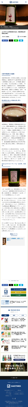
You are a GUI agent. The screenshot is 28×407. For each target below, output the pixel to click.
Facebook (15, 398)
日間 (5, 315)
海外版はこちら (9, 395)
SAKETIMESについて (8, 390)
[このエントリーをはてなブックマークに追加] (21, 40)
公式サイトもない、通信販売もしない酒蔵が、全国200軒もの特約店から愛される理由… (19, 326)
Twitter (13, 398)
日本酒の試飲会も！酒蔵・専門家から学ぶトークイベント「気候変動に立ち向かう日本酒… (19, 340)
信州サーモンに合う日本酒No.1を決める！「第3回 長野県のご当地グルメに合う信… (19, 319)
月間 (23, 315)
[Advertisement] (14, 58)
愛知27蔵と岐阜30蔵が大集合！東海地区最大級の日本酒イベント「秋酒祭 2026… (19, 333)
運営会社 (19, 390)
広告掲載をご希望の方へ (19, 393)
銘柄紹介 (7, 36)
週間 (14, 315)
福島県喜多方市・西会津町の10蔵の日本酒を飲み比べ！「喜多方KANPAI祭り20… (19, 347)
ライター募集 (8, 393)
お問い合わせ (8, 392)
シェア (5, 40)
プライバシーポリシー (19, 392)
